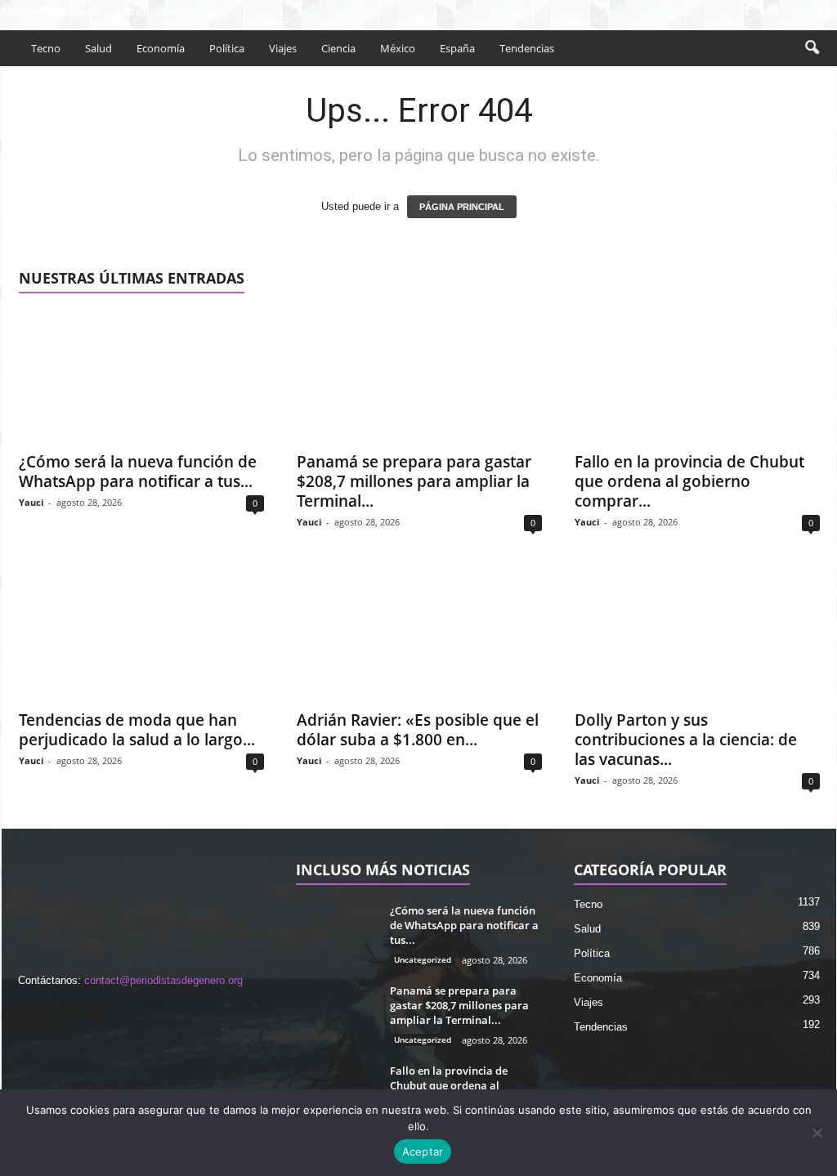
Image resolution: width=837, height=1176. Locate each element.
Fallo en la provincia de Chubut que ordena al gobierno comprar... (689, 481)
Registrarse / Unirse (51, 11)
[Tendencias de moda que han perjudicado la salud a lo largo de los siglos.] (141, 635)
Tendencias (526, 48)
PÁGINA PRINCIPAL (461, 207)
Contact (177, 11)
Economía (161, 48)
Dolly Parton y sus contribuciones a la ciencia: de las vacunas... (686, 739)
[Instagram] (773, 11)
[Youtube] (824, 11)
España (457, 48)
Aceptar (423, 1151)
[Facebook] (748, 11)
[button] (812, 48)
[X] (798, 11)
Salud (98, 48)
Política (226, 48)
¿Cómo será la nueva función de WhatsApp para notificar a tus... (138, 471)
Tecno (45, 48)
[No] (816, 1133)
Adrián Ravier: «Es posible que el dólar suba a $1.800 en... (418, 729)
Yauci (31, 502)
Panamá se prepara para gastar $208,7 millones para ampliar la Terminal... (414, 481)
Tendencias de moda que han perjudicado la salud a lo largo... (137, 729)
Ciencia (338, 48)
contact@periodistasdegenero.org (163, 980)
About (130, 11)
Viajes (283, 48)
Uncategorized (422, 959)
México (397, 48)
